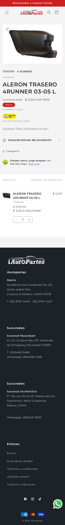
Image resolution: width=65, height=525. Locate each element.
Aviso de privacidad (19, 461)
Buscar (11, 453)
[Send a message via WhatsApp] (57, 504)
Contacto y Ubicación (21, 484)
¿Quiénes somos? (18, 476)
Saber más (34, 164)
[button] (7, 12)
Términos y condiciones (22, 468)
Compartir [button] (13, 151)
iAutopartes (37, 520)
